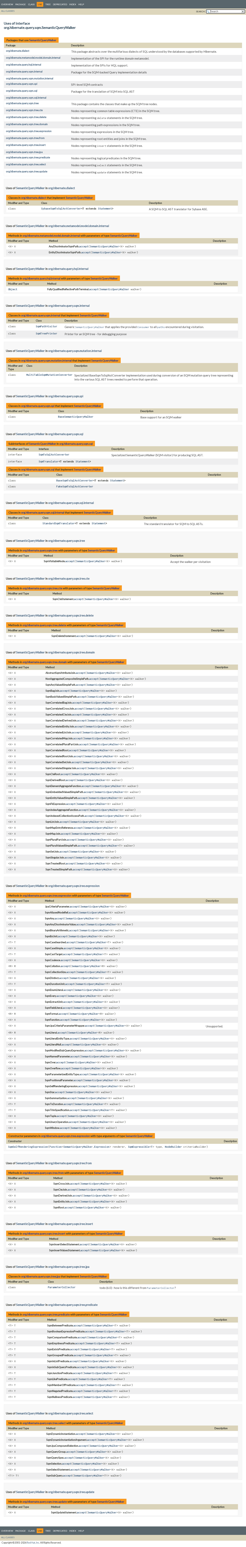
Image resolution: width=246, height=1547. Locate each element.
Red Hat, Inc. (33, 1542)
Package (20, 4)
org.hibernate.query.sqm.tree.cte (24, 110)
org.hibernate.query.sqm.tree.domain (27, 124)
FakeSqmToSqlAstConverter (74, 486)
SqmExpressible (139, 1146)
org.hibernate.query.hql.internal (23, 64)
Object (12, 289)
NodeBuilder (173, 1146)
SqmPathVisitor (46, 326)
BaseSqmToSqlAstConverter (74, 480)
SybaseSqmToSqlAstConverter (61, 208)
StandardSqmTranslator (58, 523)
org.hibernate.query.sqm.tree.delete (26, 117)
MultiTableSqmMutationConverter (49, 374)
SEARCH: (200, 11)
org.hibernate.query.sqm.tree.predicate (28, 157)
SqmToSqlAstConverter (54, 454)
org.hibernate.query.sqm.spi (21, 83)
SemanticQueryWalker (42, 40)
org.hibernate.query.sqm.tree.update (26, 171)
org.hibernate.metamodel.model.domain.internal (33, 57)
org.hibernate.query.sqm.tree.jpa (24, 152)
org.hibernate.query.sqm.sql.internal (26, 97)
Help (81, 4)
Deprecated (60, 4)
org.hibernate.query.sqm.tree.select (26, 164)
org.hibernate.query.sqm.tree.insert (26, 144)
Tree (48, 4)
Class (31, 4)
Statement (105, 208)
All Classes (7, 10)
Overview (7, 4)
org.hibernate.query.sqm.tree (22, 103)
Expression (102, 1146)
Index (72, 4)
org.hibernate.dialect (17, 50)
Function (56, 1146)
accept (83, 246)
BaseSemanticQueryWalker (75, 416)
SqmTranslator (49, 461)
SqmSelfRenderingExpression (28, 1146)
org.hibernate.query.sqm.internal (24, 71)
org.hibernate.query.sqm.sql (21, 90)
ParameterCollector (62, 1287)
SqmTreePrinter (46, 333)
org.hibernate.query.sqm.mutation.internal (29, 78)
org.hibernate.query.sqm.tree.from (25, 138)
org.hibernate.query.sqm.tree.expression (29, 131)
